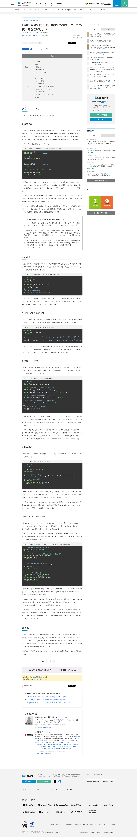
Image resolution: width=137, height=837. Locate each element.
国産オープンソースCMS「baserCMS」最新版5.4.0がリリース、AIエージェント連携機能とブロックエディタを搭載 (102, 69)
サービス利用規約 (91, 824)
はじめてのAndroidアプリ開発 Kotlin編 (50, 748)
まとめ (37, 97)
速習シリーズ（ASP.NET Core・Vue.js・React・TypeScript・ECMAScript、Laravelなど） (56, 744)
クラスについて (39, 78)
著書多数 (68, 748)
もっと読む (28, 704)
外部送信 (113, 824)
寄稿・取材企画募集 (93, 781)
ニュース (38, 4)
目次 (52, 56)
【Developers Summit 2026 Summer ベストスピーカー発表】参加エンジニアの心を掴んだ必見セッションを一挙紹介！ (102, 46)
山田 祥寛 (43, 35)
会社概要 (82, 824)
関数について (39, 64)
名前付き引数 (40, 70)
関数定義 (38, 67)
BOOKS (59, 4)
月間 (108, 29)
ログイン (35, 679)
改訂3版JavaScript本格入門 (48, 746)
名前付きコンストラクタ (43, 89)
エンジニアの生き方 (64, 10)
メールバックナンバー (102, 110)
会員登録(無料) (39, 677)
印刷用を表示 (28, 686)
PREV (43, 661)
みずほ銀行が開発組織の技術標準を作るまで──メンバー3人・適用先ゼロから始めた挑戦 (102, 41)
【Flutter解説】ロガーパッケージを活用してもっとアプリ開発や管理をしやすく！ (50, 702)
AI (30, 10)
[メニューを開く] (12, 3)
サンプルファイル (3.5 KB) (40, 49)
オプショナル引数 (41, 72)
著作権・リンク (60, 824)
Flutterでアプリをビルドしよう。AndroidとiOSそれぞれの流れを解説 (46, 697)
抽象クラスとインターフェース (45, 94)
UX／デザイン (93, 10)
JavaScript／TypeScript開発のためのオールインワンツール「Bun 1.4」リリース (102, 53)
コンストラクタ (40, 83)
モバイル (25, 43)
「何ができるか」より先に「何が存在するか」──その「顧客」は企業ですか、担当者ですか (101, 174)
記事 (45, 4)
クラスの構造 (40, 81)
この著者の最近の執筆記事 (43, 727)
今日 (94, 29)
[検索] (25, 9)
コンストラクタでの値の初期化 (45, 86)
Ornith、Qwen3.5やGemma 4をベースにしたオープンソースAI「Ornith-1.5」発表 (102, 75)
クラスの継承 (40, 92)
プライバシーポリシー (103, 824)
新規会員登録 (101, 115)
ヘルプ (52, 824)
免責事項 (76, 824)
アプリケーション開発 (41, 10)
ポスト (72, 43)
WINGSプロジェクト (43, 720)
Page (27, 67)
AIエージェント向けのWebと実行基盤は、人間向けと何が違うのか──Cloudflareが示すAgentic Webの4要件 (102, 86)
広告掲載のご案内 (108, 781)
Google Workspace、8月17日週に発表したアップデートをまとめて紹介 (102, 63)
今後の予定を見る (102, 213)
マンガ (102, 10)
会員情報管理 (69, 824)
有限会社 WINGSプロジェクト (65, 720)
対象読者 (37, 61)
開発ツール (83, 10)
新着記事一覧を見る (101, 180)
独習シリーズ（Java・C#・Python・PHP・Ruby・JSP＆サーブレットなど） (56, 741)
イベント (52, 4)
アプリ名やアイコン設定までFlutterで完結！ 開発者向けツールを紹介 (46, 699)
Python (75, 10)
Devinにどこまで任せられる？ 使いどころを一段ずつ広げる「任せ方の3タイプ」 (102, 80)
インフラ (53, 10)
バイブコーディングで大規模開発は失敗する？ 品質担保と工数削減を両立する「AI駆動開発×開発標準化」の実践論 (102, 34)
